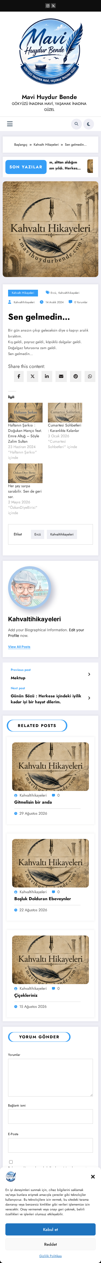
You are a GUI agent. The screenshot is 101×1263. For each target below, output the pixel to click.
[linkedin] (46, 376)
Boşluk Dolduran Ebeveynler (42, 899)
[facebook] (19, 376)
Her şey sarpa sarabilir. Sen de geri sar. (25, 491)
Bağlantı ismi (17, 1105)
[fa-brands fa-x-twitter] (53, 5)
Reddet (50, 1244)
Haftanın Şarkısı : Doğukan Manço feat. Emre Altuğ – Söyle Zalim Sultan (25, 433)
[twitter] (32, 376)
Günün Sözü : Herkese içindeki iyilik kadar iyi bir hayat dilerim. (46, 699)
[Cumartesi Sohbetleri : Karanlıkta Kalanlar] (65, 412)
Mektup (18, 678)
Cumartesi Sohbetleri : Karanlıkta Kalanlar (64, 427)
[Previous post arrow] (89, 674)
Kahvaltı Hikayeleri (23, 293)
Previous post (21, 670)
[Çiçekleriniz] (50, 959)
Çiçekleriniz (25, 995)
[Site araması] (76, 124)
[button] (93, 1176)
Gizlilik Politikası (50, 1256)
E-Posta (13, 1134)
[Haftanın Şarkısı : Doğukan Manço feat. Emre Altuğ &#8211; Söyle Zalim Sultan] (25, 412)
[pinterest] (75, 376)
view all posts (19, 647)
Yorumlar (14, 1054)
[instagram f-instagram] (47, 5)
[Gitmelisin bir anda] (50, 766)
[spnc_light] (88, 124)
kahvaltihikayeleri (68, 293)
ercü (53, 293)
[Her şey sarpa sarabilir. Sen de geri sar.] (25, 473)
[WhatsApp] (90, 376)
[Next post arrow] (89, 698)
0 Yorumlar (81, 302)
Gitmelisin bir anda (33, 802)
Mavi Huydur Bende (49, 97)
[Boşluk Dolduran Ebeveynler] (50, 863)
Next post (18, 688)
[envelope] (61, 376)
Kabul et (50, 1230)
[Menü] (10, 124)
